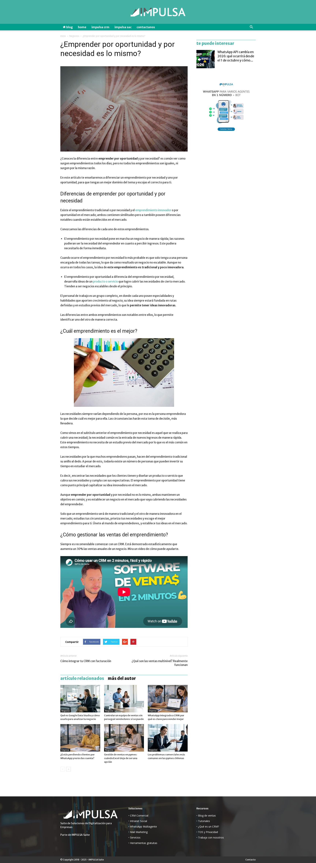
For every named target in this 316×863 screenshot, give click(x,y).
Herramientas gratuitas (143, 843)
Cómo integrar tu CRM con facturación (85, 661)
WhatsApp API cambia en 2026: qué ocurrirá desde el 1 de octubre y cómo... (235, 56)
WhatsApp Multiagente (143, 826)
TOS (200, 832)
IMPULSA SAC (122, 27)
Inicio (63, 36)
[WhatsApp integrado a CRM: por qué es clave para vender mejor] (168, 698)
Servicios (135, 837)
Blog (69, 27)
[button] (251, 27)
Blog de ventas (207, 815)
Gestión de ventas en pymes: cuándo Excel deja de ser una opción (120, 758)
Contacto (250, 859)
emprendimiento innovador (153, 210)
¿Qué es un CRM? (208, 826)
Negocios (74, 36)
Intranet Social (138, 821)
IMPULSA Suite (81, 834)
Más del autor (122, 678)
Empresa (153, 711)
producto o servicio (105, 281)
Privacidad (212, 832)
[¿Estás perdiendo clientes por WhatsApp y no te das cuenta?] (80, 738)
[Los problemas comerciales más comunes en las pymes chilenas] (168, 738)
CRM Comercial (139, 815)
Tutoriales (204, 821)
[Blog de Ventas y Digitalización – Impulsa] (158, 12)
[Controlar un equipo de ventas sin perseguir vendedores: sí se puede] (124, 698)
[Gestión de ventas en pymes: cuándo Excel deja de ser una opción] (124, 738)
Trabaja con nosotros (211, 837)
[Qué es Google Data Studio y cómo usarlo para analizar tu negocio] (80, 698)
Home (82, 27)
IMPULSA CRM (100, 27)
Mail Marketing (139, 832)
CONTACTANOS (146, 27)
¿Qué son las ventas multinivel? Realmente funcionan (160, 663)
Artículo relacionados (82, 678)
